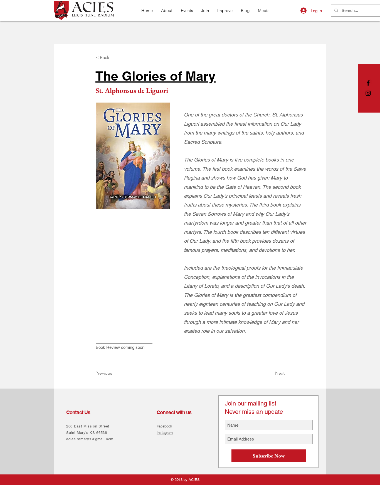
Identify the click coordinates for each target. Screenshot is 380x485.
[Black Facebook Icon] (368, 82)
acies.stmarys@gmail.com (89, 439)
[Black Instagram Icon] (368, 93)
